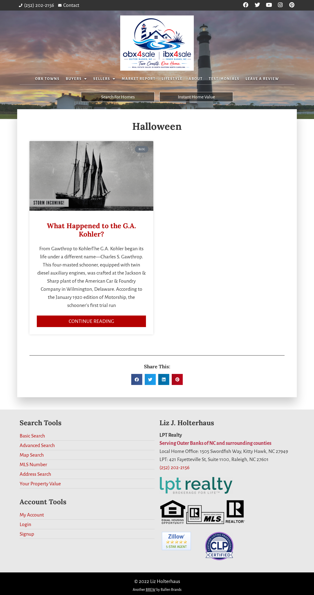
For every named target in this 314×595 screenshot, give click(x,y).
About (196, 79)
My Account (32, 514)
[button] (136, 379)
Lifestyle (172, 79)
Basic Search (32, 435)
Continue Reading (91, 321)
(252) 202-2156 (174, 467)
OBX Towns (47, 79)
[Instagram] (280, 5)
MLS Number (33, 464)
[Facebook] (246, 5)
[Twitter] (257, 5)
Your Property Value (40, 483)
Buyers (74, 79)
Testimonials (224, 79)
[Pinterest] (292, 5)
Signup (27, 534)
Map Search (32, 455)
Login (25, 524)
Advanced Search (37, 445)
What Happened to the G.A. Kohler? (91, 229)
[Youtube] (269, 5)
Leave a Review (262, 79)
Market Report (139, 79)
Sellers (101, 79)
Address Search (35, 474)
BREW (151, 590)
